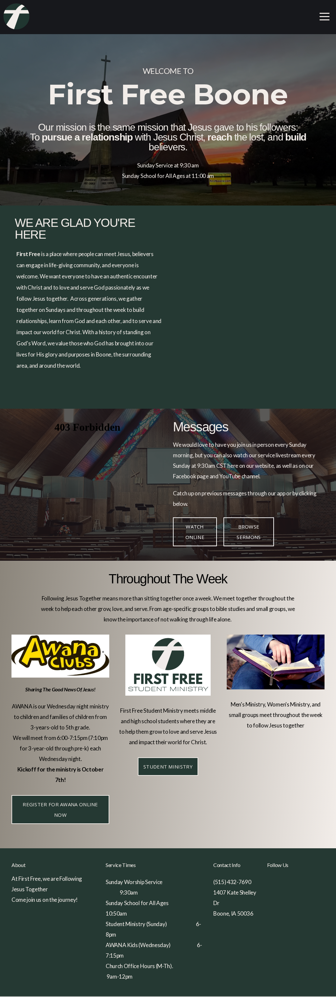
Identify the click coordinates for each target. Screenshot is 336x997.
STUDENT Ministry (168, 766)
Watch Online (194, 531)
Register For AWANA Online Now (60, 809)
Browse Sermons (249, 531)
